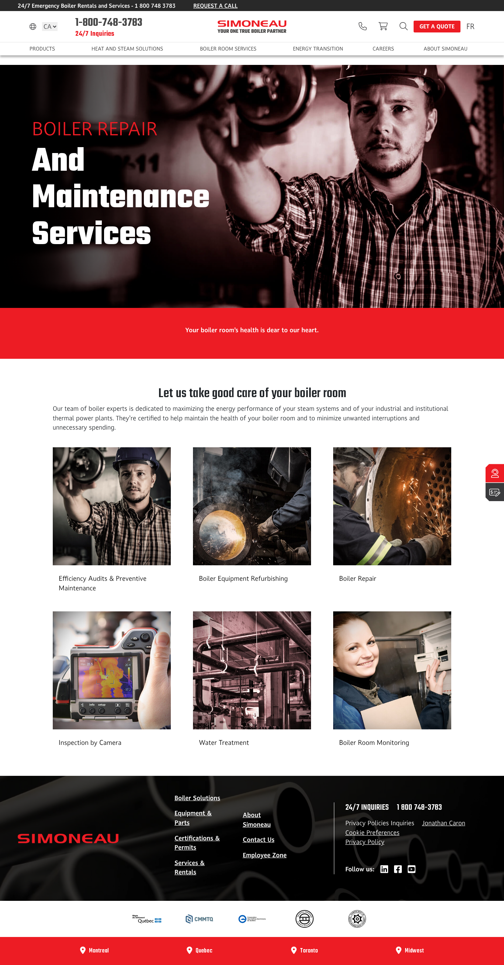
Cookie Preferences (372, 833)
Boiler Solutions (197, 798)
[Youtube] (411, 869)
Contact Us (259, 840)
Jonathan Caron (443, 823)
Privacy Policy (364, 842)
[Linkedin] (384, 869)
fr (470, 26)
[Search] (404, 26)
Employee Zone (265, 855)
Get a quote (437, 26)
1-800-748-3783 (108, 21)
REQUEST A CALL (215, 5)
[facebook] (398, 869)
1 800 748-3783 (419, 807)
